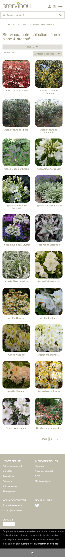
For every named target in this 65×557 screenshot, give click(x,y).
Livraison (39, 466)
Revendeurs (8, 476)
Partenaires (8, 481)
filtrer (31, 47)
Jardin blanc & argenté (45, 24)
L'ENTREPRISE (11, 461)
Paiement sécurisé (44, 471)
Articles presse (9, 486)
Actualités (7, 471)
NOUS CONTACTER (14, 500)
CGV (37, 476)
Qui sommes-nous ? (12, 466)
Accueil (12, 24)
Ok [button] (32, 552)
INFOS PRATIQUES (46, 461)
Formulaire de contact (13, 505)
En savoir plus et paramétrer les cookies (37, 543)
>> (60, 439)
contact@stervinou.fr (12, 510)
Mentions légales (43, 481)
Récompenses (9, 491)
